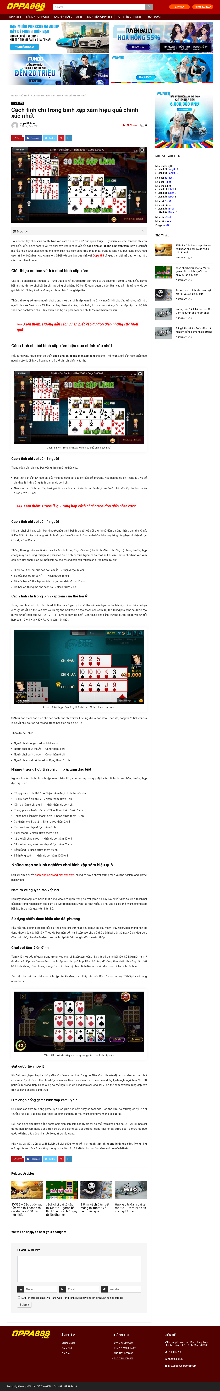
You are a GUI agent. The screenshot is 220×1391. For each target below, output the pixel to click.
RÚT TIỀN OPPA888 (129, 16)
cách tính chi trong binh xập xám (54, 875)
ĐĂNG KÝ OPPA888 (37, 16)
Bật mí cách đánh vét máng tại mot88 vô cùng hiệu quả (94, 1208)
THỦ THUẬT (153, 16)
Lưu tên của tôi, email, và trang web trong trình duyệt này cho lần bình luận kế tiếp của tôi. (72, 1297)
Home (14, 96)
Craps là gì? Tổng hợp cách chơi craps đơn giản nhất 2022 (89, 506)
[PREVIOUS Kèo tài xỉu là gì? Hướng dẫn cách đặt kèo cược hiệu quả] (3, 1382)
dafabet (169, 177)
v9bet (167, 217)
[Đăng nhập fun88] (162, 69)
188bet (171, 208)
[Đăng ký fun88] (184, 119)
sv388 (166, 225)
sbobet (168, 221)
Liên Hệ (73, 1386)
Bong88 (172, 169)
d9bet (171, 189)
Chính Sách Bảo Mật (58, 1386)
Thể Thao (66, 1353)
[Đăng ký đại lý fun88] (58, 37)
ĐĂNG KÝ (179, 7)
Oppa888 (98, 255)
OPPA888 (15, 16)
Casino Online (68, 1343)
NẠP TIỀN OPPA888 (99, 16)
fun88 (167, 201)
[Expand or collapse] (143, 231)
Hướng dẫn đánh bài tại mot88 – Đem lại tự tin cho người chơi (130, 1208)
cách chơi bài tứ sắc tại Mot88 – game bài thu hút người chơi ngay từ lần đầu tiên (61, 1210)
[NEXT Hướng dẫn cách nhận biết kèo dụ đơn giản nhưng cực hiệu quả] (216, 1382)
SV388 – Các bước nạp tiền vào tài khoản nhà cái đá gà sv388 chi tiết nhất (26, 1210)
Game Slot (67, 1348)
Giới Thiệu (42, 1386)
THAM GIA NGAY (203, 7)
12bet (167, 181)
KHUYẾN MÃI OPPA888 (68, 16)
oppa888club (28, 123)
